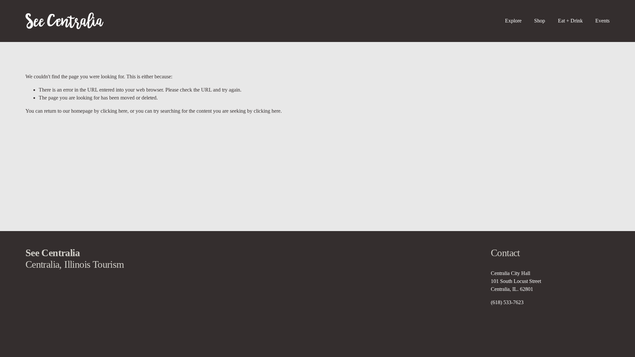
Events (602, 20)
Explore (513, 20)
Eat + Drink (570, 20)
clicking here (114, 111)
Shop (539, 20)
